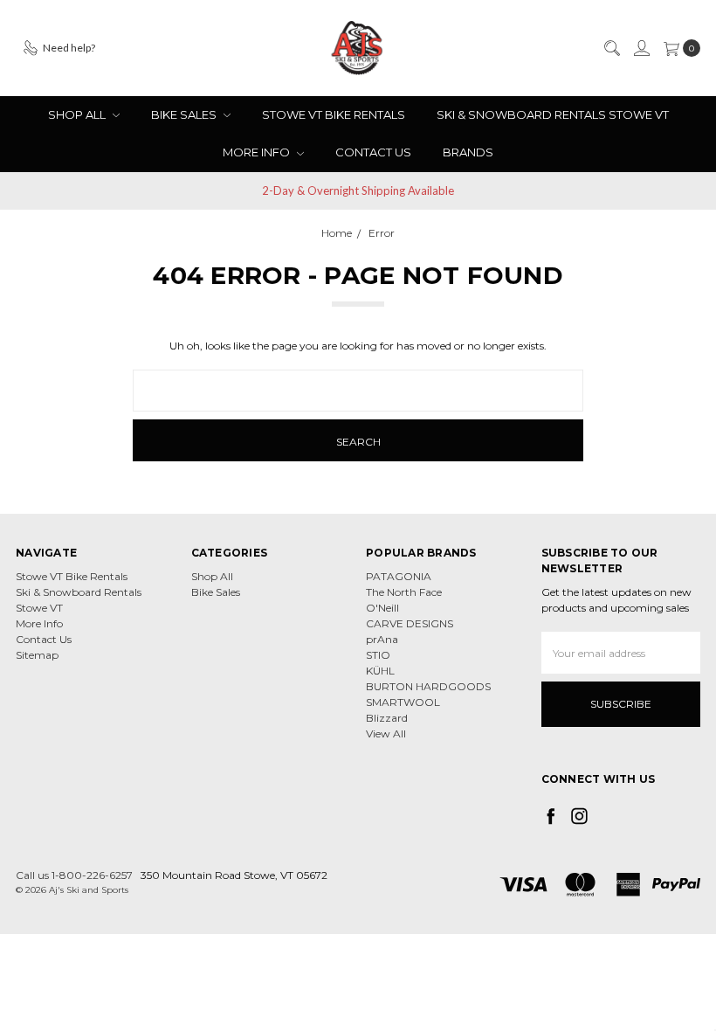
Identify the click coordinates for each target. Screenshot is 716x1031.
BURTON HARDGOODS (428, 686)
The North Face (404, 592)
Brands (468, 152)
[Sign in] (641, 48)
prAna (382, 639)
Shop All (78, 114)
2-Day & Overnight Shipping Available (358, 190)
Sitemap (37, 654)
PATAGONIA (398, 576)
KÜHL (380, 670)
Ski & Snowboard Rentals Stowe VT (553, 114)
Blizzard (387, 717)
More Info (258, 152)
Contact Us (373, 152)
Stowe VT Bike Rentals (333, 114)
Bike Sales (185, 114)
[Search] (611, 48)
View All (386, 733)
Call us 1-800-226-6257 (74, 875)
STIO (378, 654)
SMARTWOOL (403, 702)
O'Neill (382, 607)
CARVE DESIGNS (409, 623)
